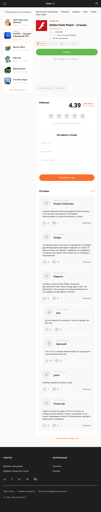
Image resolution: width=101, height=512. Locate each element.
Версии (60, 88)
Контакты (57, 466)
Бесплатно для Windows (67, 35)
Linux (76, 43)
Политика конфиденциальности (52, 491)
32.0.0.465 (56, 32)
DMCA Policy (8, 491)
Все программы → (18, 90)
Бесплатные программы (47, 11)
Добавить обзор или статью (16, 471)
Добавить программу (12, 466)
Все (92, 191)
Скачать (67, 52)
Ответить (87, 223)
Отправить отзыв (67, 177)
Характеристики (45, 88)
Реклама (56, 471)
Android (54, 43)
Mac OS (65, 43)
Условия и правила (26, 491)
